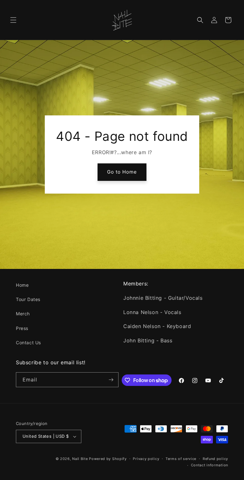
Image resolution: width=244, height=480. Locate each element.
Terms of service (181, 458)
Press (22, 328)
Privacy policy (146, 458)
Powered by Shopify (108, 458)
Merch (23, 313)
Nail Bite (80, 458)
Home (22, 285)
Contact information (209, 465)
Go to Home (122, 172)
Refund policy (215, 458)
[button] (13, 20)
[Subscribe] (111, 379)
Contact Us (28, 342)
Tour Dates (28, 299)
